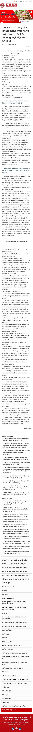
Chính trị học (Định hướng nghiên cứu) (15, 567)
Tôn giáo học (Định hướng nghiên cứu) (15, 679)
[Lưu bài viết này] (29, 46)
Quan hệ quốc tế (7, 641)
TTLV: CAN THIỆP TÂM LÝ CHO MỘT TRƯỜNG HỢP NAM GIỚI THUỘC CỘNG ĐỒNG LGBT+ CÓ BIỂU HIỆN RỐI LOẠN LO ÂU (16, 445)
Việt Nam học (6, 698)
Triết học (5, 687)
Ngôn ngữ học (7, 630)
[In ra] (26, 46)
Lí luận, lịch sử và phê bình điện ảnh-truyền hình (14, 618)
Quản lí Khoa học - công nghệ (12, 645)
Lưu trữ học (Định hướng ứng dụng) (14, 626)
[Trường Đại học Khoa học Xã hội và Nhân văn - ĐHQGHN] (2, 5)
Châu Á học (6, 583)
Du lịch (4, 590)
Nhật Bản (5, 638)
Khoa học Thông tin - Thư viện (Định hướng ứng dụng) (14, 608)
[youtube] (16, 729)
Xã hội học (5, 702)
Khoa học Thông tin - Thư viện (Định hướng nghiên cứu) (14, 602)
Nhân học (5, 634)
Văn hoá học (6, 691)
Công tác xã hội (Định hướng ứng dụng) (15, 579)
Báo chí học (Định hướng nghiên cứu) (14, 560)
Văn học (5, 694)
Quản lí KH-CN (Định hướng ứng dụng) (14, 653)
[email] (20, 729)
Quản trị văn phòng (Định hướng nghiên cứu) (15, 657)
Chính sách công (8, 586)
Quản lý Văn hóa (7, 649)
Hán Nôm (5, 594)
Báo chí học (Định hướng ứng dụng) (14, 564)
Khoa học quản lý (8, 598)
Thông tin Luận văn (9, 710)
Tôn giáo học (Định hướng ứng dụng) (14, 683)
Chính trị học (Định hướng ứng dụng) (14, 571)
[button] (18, 1)
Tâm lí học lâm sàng (9, 675)
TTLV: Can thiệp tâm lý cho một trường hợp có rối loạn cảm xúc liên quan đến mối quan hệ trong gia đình (16, 487)
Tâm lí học (5, 672)
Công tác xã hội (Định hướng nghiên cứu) (16, 575)
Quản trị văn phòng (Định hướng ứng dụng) (14, 663)
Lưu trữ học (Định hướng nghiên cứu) (14, 622)
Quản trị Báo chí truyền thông (12, 668)
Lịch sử (4, 613)
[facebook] (13, 729)
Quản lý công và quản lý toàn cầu (13, 706)
